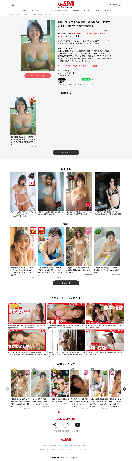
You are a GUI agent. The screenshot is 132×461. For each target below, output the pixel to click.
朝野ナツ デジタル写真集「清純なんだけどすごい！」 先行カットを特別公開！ (47, 14)
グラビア (25, 11)
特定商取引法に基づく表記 (81, 446)
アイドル (87, 11)
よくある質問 (51, 449)
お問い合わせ (60, 449)
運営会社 (45, 446)
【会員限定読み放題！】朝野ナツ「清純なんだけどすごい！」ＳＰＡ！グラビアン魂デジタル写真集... (22, 141)
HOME (12, 14)
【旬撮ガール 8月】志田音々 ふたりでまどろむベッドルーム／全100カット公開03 (79, 403)
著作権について (67, 446)
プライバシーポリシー (86, 449)
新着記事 (76, 11)
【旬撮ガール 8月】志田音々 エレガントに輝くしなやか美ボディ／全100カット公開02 (118, 403)
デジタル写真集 (56, 11)
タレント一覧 (35, 11)
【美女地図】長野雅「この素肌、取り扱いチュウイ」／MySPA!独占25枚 (40, 401)
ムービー (45, 11)
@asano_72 (90, 61)
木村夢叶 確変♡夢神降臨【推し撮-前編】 (60, 400)
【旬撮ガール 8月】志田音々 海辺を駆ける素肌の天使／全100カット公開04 (20, 403)
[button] (59, 412)
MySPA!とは (107, 11)
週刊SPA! (66, 11)
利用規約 (42, 449)
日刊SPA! (97, 11)
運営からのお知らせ (55, 446)
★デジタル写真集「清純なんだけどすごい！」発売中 (77, 65)
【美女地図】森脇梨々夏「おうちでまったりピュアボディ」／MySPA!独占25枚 (99, 403)
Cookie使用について (72, 449)
